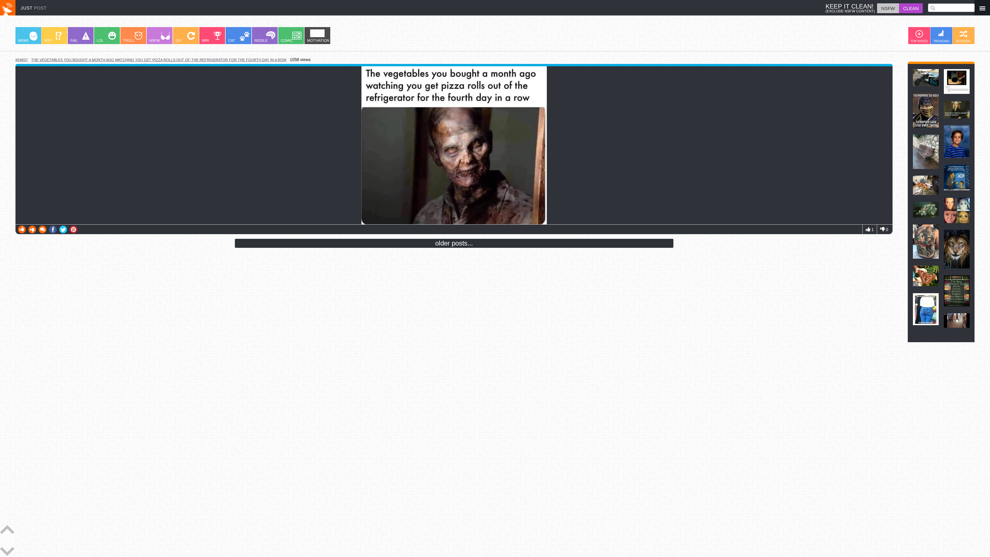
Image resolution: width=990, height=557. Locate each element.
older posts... (454, 243)
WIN (205, 40)
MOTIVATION (318, 40)
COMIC (287, 40)
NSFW (154, 40)
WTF (48, 40)
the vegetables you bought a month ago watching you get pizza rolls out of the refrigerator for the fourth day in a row (158, 60)
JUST (34, 8)
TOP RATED (919, 41)
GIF (179, 40)
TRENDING (941, 41)
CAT (231, 40)
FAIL (74, 40)
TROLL (129, 40)
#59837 (21, 60)
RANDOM (963, 41)
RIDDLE (261, 40)
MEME (23, 40)
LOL (100, 40)
